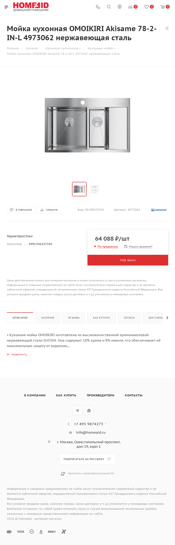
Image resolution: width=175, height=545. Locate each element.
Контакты (133, 395)
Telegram (77, 410)
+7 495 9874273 (88, 424)
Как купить (101, 317)
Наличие (47, 317)
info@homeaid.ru (91, 432)
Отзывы (74, 317)
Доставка (156, 317)
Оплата (129, 317)
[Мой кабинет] (120, 7)
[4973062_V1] (87, 125)
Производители (100, 395)
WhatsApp (89, 410)
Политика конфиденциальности (91, 473)
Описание (20, 317)
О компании (35, 395)
